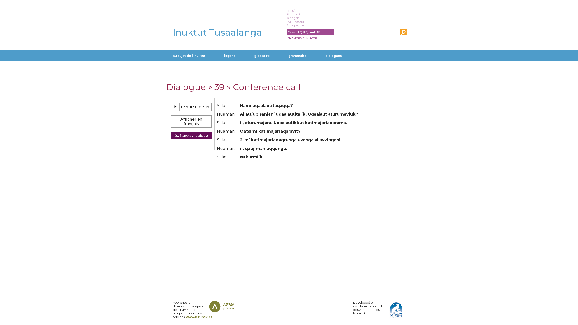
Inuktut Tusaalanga (217, 32)
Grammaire (297, 56)
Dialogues (333, 56)
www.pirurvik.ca (199, 317)
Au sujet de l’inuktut (189, 56)
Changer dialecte (302, 38)
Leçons (229, 56)
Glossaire (262, 56)
